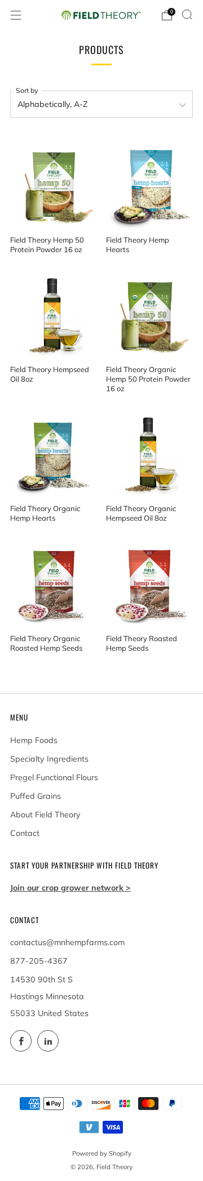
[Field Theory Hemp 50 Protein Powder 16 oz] (54, 185)
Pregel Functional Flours (54, 777)
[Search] (187, 14)
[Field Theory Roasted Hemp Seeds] (149, 583)
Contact (24, 833)
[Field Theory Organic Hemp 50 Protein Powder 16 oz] (149, 315)
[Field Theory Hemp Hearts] (149, 185)
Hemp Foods (34, 740)
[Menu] (15, 15)
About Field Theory (45, 814)
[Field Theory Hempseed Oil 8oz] (54, 315)
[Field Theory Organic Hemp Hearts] (54, 454)
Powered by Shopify (101, 1153)
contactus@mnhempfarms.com (67, 942)
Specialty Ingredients (49, 759)
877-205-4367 (39, 961)
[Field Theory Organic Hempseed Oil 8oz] (149, 454)
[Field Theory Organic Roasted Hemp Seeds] (54, 583)
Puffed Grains (35, 796)
